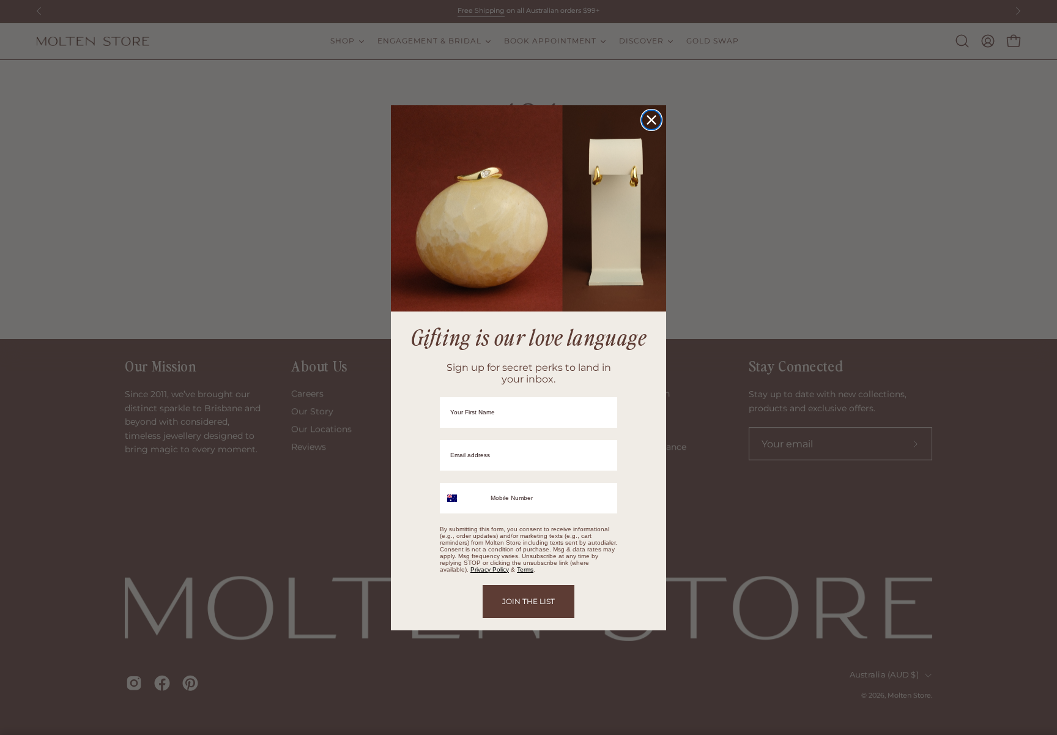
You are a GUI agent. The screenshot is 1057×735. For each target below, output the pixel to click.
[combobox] (462, 498)
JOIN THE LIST (528, 601)
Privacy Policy (489, 569)
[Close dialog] (651, 120)
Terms (525, 569)
